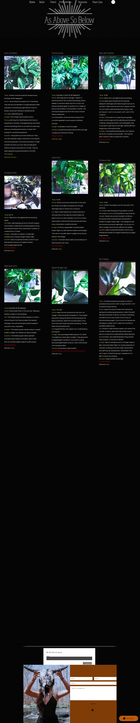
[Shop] (113, 2)
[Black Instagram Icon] (92, 710)
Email (47, 656)
